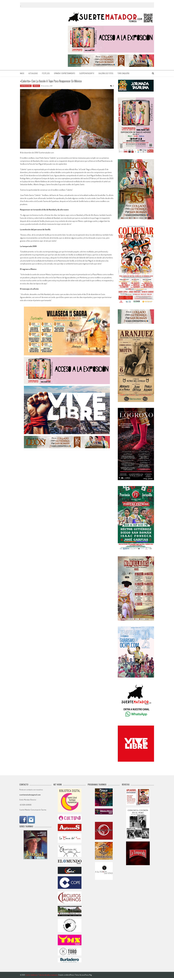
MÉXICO (36, 86)
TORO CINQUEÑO (123, 73)
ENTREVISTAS (25, 86)
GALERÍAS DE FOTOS (105, 73)
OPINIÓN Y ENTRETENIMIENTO (64, 73)
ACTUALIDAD (33, 73)
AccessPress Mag (86, 975)
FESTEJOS (46, 73)
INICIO (22, 73)
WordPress (70, 975)
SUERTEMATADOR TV (86, 73)
